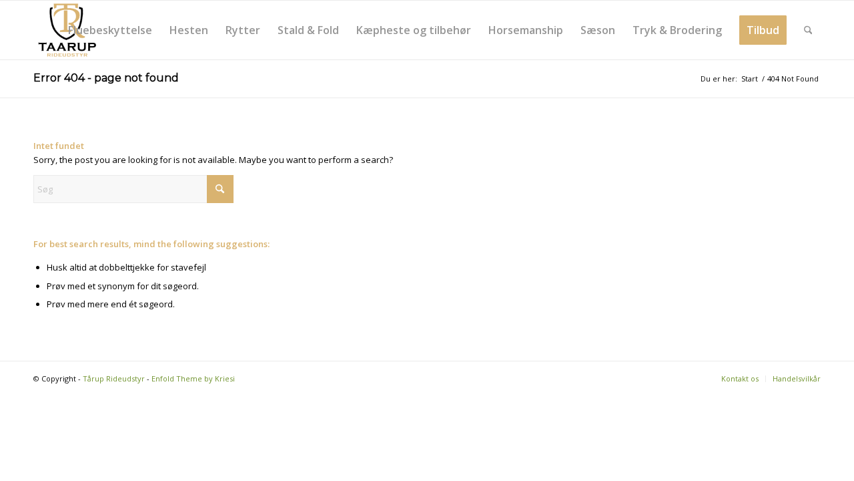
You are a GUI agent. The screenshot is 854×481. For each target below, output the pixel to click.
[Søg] (808, 30)
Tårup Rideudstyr (114, 378)
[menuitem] (110, 30)
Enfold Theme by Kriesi (193, 378)
